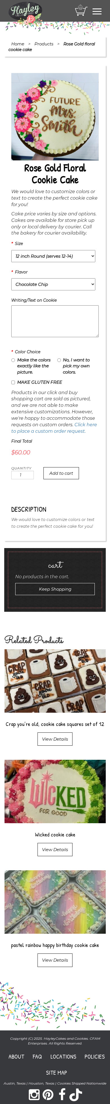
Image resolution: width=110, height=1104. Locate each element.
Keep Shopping (55, 589)
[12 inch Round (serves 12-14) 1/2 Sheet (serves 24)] (53, 257)
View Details (55, 739)
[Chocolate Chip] (53, 285)
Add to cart (61, 473)
